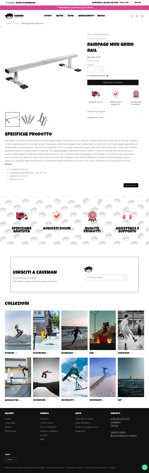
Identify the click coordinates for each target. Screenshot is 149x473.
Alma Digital (40, 467)
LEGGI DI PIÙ (131, 185)
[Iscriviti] (124, 277)
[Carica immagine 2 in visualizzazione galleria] (28, 119)
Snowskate (96, 400)
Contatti (43, 435)
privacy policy (104, 283)
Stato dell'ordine (82, 423)
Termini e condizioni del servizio (96, 467)
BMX (92, 353)
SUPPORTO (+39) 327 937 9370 (105, 3)
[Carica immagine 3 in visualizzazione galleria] (43, 119)
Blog (42, 439)
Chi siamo (44, 419)
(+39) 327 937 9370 (120, 419)
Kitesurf (9, 353)
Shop (16, 23)
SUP (120, 400)
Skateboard (39, 353)
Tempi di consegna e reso (86, 427)
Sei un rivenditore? (48, 427)
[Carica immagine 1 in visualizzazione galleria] (12, 119)
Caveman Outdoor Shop (18, 467)
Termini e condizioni (49, 431)
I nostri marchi (46, 423)
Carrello (8, 427)
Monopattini (12, 400)
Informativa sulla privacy (55, 467)
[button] (49, 16)
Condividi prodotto (96, 75)
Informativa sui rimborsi (74, 467)
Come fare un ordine (84, 419)
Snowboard (39, 400)
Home (9, 23)
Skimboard (67, 353)
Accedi (8, 419)
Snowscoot (67, 400)
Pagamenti (80, 431)
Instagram (116, 422)
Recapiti (112, 467)
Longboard (124, 353)
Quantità (90, 65)
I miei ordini (10, 423)
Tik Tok (114, 425)
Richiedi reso (10, 431)
